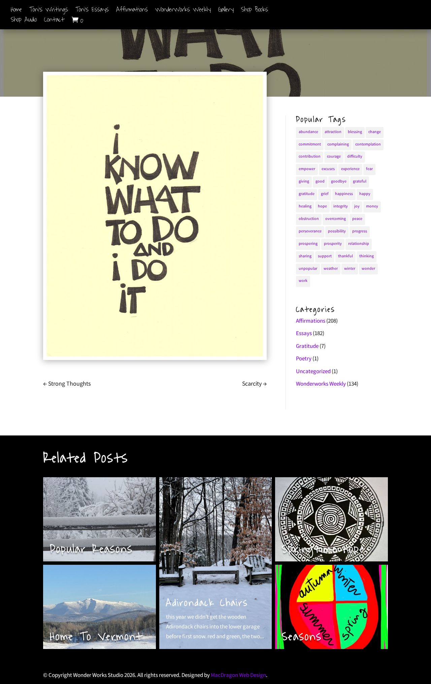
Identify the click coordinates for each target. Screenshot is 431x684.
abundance (308, 132)
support (325, 256)
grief (325, 194)
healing (305, 206)
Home (16, 10)
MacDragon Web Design (238, 676)
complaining (338, 145)
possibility (337, 231)
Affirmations (132, 10)
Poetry (303, 359)
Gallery (226, 10)
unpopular (308, 269)
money (372, 206)
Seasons (302, 636)
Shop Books (254, 10)
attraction (333, 132)
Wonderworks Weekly (321, 384)
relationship (358, 244)
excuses (328, 169)
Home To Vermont (96, 636)
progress (359, 231)
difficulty (354, 157)
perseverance (310, 231)
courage (334, 157)
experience (350, 169)
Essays (304, 334)
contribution (310, 157)
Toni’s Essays (92, 10)
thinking (366, 256)
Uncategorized (313, 372)
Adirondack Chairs (207, 603)
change (374, 132)
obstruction (309, 219)
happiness (344, 194)
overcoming (335, 219)
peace (357, 219)
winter (349, 269)
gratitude (306, 194)
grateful (359, 182)
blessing (355, 132)
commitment (310, 145)
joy (357, 206)
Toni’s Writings (48, 10)
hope (322, 206)
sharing (305, 256)
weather (331, 269)
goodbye (338, 182)
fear (369, 169)
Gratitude (307, 347)
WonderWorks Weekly (183, 10)
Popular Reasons (91, 549)
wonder (368, 269)
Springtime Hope (323, 549)
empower (307, 169)
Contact (54, 21)
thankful (345, 256)
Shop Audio (24, 21)
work (303, 281)
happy (364, 194)
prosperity (333, 244)
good (320, 182)
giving (304, 182)
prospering (308, 244)
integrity (340, 206)
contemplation (368, 145)
